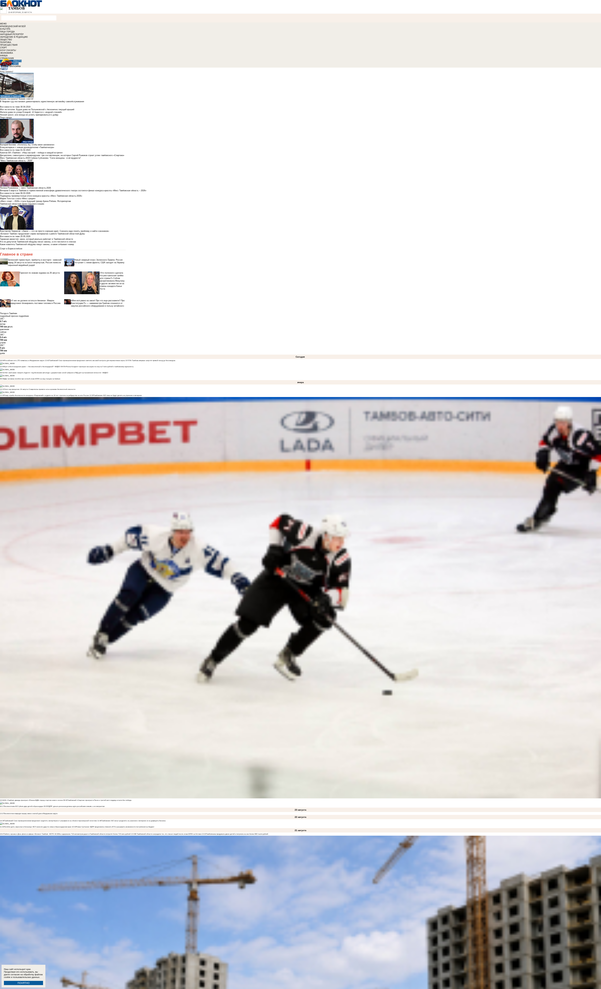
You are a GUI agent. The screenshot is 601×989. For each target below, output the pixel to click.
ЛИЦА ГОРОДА (7, 32)
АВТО (16, 63)
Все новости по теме (10, 107)
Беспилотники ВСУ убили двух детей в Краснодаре (23, 806)
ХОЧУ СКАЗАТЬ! (8, 50)
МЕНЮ (3, 24)
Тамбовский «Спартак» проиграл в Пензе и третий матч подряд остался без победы (99, 800)
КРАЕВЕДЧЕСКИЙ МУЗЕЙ (13, 26)
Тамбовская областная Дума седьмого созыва (22, 204)
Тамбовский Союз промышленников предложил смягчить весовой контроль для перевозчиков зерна (87, 360)
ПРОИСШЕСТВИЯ (8, 45)
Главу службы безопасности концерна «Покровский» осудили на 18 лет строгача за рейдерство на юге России (46, 395)
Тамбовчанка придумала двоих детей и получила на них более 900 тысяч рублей (237, 834)
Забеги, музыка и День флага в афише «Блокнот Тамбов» (26, 834)
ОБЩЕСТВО (6, 39)
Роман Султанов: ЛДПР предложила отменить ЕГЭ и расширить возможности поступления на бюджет (115, 827)
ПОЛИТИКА (5, 42)
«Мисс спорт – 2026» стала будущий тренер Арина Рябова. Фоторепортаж (35, 201)
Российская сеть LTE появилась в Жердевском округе (24, 360)
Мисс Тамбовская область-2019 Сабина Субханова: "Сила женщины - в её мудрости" (40, 158)
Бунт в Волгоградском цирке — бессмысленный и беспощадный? (29, 366)
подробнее (24, 316)
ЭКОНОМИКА (6, 53)
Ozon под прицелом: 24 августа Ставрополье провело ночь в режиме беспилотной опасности (39, 389)
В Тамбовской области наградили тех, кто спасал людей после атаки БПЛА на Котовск (168, 834)
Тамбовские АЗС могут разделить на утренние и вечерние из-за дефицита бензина (133, 821)
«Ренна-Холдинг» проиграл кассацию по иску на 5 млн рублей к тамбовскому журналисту (99, 366)
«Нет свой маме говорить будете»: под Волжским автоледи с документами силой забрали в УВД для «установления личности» (53, 373)
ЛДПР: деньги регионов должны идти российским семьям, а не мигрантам (76, 806)
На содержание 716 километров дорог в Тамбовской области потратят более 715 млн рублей (95, 834)
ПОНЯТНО (24, 983)
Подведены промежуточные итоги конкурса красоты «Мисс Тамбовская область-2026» (41, 196)
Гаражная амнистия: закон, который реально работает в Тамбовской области (36, 239)
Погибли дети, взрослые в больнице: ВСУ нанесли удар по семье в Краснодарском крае (38, 827)
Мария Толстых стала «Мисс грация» (18, 198)
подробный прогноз (9, 316)
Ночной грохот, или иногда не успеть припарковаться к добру (29, 115)
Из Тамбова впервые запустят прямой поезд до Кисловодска (152, 360)
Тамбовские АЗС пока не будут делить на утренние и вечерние (118, 395)
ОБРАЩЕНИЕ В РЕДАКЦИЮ (14, 37)
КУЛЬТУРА (5, 29)
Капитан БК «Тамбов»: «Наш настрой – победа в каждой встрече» (31, 152)
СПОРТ (3, 47)
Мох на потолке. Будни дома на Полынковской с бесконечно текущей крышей (37, 109)
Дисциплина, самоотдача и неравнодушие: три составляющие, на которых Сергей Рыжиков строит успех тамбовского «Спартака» (62, 155)
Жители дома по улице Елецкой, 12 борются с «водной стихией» (31, 112)
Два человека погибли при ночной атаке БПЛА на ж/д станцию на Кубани (32, 379)
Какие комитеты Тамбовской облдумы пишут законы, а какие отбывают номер (37, 244)
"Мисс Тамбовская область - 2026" (16, 160)
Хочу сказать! (6, 71)
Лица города (6, 117)
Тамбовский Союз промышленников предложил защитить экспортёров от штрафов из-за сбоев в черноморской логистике (50, 821)
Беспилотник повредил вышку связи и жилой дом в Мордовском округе (31, 813)
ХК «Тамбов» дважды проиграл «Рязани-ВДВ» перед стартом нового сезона (33, 800)
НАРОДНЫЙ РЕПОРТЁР (12, 34)
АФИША (4, 55)
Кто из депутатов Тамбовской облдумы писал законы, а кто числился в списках (38, 242)
